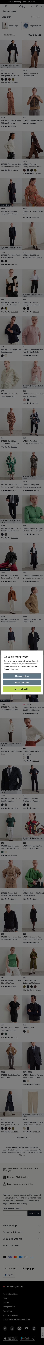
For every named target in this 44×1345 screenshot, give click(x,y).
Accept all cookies (22, 689)
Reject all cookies (22, 682)
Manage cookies (22, 676)
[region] (22, 672)
